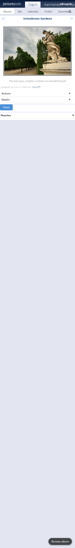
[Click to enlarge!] (37, 51)
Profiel (48, 11)
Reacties (6, 115)
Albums (7, 11)
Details (6, 99)
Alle (20, 11)
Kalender (33, 11)
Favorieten (64, 11)
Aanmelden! (53, 4)
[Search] (70, 11)
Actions (6, 93)
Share (6, 107)
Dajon (32, 4)
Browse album (60, 541)
